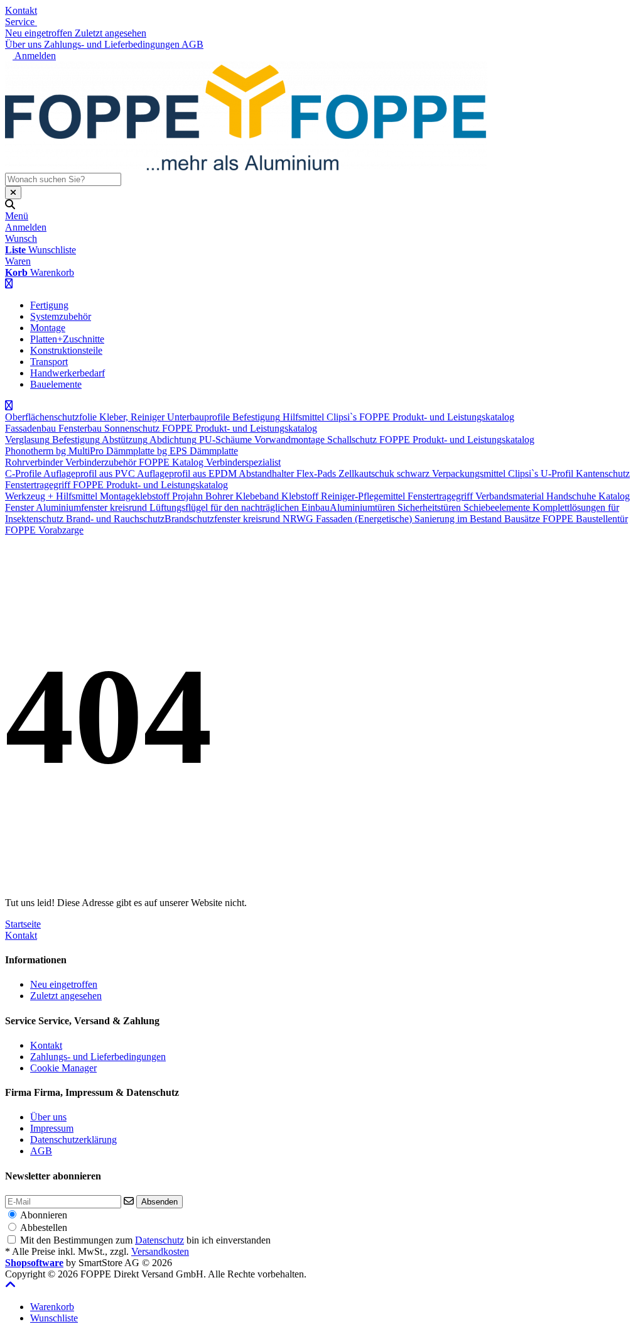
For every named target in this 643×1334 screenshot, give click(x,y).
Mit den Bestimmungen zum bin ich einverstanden (145, 1240)
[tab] (52, 1306)
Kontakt (21, 10)
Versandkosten (160, 1251)
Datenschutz (159, 1240)
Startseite (23, 924)
